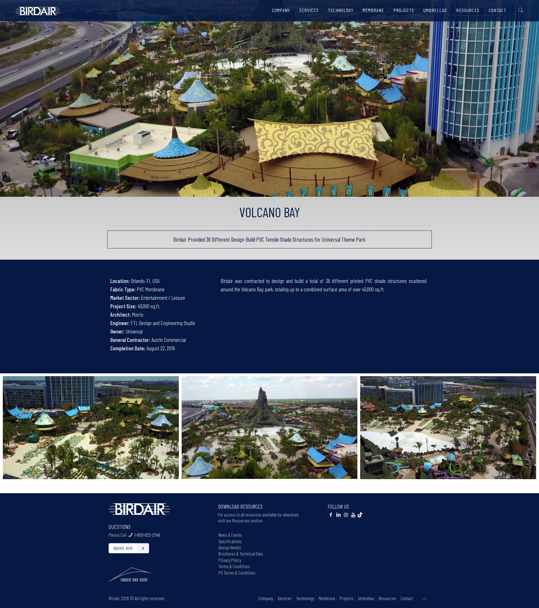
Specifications (230, 541)
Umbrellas (366, 598)
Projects (346, 598)
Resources (387, 598)
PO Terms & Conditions (236, 572)
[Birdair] (37, 8)
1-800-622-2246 (147, 535)
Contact (407, 598)
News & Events (230, 535)
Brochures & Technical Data (240, 553)
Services (285, 598)
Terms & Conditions (234, 566)
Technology (305, 598)
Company (265, 598)
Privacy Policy (229, 560)
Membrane (327, 598)
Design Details (229, 547)
